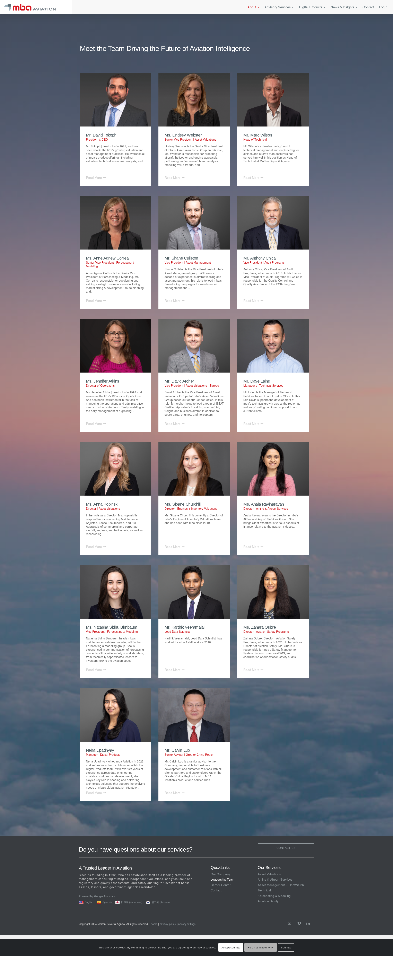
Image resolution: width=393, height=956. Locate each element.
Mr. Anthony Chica (259, 258)
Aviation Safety (268, 901)
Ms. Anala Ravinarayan (263, 504)
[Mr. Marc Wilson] (273, 99)
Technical (264, 890)
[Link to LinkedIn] (308, 923)
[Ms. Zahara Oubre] (273, 592)
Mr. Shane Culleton (181, 258)
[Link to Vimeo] (299, 923)
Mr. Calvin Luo (177, 750)
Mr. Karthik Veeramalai (184, 627)
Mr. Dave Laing (256, 381)
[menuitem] (253, 7)
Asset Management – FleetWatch (281, 885)
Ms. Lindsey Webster (183, 135)
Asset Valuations (269, 874)
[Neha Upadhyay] (115, 715)
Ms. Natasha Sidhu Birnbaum (111, 627)
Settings (286, 947)
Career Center (220, 885)
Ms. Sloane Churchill (182, 504)
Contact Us (286, 848)
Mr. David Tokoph (101, 135)
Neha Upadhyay (100, 750)
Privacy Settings (186, 923)
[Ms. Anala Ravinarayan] (273, 469)
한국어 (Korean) (160, 902)
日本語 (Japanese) (131, 902)
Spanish (107, 902)
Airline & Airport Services (275, 879)
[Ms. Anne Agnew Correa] (115, 223)
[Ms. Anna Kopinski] (115, 469)
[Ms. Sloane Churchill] (194, 469)
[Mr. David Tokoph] (115, 99)
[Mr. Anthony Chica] (273, 223)
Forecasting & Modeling (274, 895)
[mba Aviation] (36, 7)
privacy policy (168, 924)
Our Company (220, 874)
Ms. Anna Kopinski (102, 504)
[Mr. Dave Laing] (273, 346)
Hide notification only (260, 947)
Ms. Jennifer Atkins (102, 381)
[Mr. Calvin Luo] (194, 715)
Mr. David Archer (179, 381)
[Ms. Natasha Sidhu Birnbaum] (115, 592)
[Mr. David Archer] (194, 346)
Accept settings (230, 947)
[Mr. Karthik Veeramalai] (194, 592)
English (89, 902)
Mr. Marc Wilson (257, 135)
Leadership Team (223, 879)
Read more (94, 177)
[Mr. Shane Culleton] (194, 223)
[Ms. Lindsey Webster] (194, 99)
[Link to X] (290, 923)
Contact (216, 890)
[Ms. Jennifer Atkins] (115, 346)
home (154, 924)
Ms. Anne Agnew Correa (107, 258)
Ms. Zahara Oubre (259, 627)
